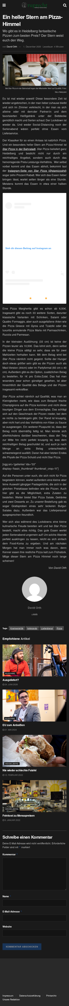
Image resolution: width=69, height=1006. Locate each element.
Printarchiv (51, 995)
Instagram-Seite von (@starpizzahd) (37, 171)
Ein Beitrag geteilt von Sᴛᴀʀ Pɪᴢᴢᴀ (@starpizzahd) (34, 298)
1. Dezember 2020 (32, 46)
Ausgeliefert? (11, 680)
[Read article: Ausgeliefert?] (34, 660)
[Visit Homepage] (34, 5)
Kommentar (10, 854)
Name (7, 896)
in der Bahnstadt (19, 149)
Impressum (8, 995)
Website (7, 926)
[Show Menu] (4, 5)
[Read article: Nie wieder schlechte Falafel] (34, 751)
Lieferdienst (47, 628)
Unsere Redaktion (11, 999)
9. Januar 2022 (12, 820)
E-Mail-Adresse (12, 911)
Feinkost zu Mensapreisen (18, 815)
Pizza (59, 628)
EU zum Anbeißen (14, 725)
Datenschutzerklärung (29, 995)
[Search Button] (64, 5)
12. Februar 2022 (13, 774)
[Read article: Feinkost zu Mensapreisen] (34, 796)
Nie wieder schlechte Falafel (19, 770)
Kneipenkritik (16, 628)
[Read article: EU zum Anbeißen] (34, 706)
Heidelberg (12, 763)
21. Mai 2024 (10, 729)
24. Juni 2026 (11, 684)
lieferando (32, 628)
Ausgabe (10, 673)
